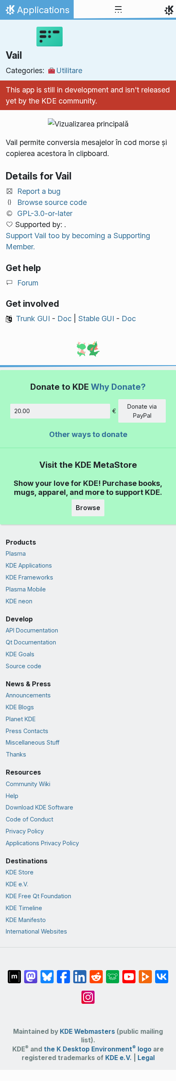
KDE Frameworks (29, 577)
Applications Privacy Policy (42, 843)
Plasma (16, 553)
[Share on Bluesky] (47, 972)
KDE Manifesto (26, 919)
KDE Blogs (20, 707)
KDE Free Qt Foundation (38, 895)
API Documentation (32, 630)
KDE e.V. (17, 884)
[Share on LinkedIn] (79, 972)
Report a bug (39, 191)
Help (12, 795)
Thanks (16, 754)
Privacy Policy (25, 831)
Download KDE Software (39, 807)
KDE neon (19, 601)
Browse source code (52, 202)
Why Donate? (118, 387)
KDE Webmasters (87, 1031)
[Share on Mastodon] (30, 972)
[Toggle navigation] (118, 10)
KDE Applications (29, 565)
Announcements (28, 695)
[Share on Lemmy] (112, 972)
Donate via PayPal (142, 411)
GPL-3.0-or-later (44, 213)
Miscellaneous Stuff (32, 742)
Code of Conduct (29, 819)
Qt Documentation (31, 642)
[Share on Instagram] (88, 993)
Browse (88, 508)
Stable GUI (96, 318)
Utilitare (69, 70)
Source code (23, 665)
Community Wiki (28, 783)
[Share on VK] (161, 972)
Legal (146, 1058)
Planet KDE (21, 718)
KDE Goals (20, 654)
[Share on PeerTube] (145, 972)
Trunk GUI (33, 318)
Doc (64, 318)
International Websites (36, 931)
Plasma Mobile (26, 589)
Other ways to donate (88, 434)
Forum (27, 282)
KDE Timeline (24, 907)
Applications (37, 12)
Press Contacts (27, 730)
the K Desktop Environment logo (97, 1049)
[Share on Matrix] (14, 972)
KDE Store (20, 872)
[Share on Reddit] (96, 972)
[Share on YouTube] (128, 972)
